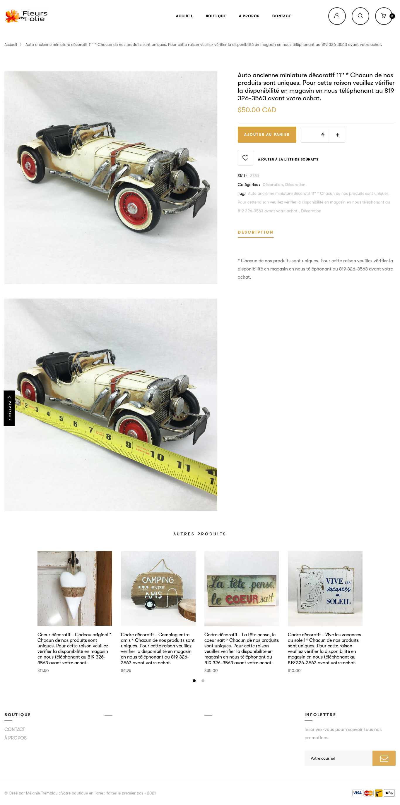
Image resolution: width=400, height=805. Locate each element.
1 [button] (195, 681)
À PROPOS (249, 16)
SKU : (242, 175)
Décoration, (274, 184)
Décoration (295, 184)
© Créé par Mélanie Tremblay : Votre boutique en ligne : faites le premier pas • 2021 (80, 793)
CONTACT (281, 16)
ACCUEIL (184, 16)
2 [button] (203, 681)
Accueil (10, 44)
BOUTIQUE (216, 16)
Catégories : (249, 184)
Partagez (10, 411)
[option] (75, 612)
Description (256, 232)
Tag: (241, 193)
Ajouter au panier (267, 134)
